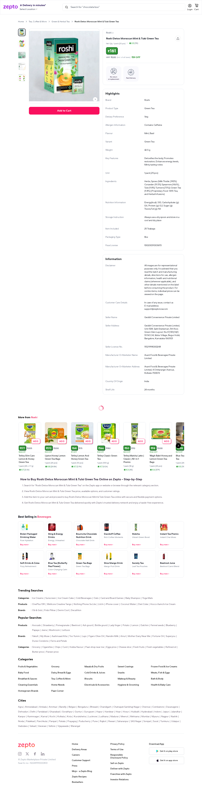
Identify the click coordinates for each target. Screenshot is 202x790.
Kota (69, 716)
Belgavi (72, 707)
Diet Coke (143, 604)
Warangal (75, 726)
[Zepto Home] (10, 7)
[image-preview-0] (22, 32)
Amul (123, 636)
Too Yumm (74, 636)
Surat (155, 721)
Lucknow (92, 716)
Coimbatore (158, 707)
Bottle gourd (101, 625)
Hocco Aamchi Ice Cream (162, 604)
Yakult (35, 636)
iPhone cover (112, 604)
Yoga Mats (147, 598)
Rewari (111, 721)
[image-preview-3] (22, 66)
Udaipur (175, 721)
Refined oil (170, 647)
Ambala (43, 707)
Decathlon (76, 610)
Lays (84, 636)
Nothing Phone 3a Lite (85, 604)
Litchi (100, 604)
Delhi (32, 711)
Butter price (38, 651)
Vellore (51, 726)
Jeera (44, 630)
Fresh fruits (138, 647)
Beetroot (76, 625)
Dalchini (145, 625)
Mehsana (134, 716)
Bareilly (62, 707)
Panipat (53, 721)
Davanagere (172, 707)
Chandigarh (105, 707)
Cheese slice (125, 647)
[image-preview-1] (22, 44)
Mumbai (145, 716)
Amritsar (53, 707)
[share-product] (178, 38)
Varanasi (42, 726)
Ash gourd (88, 625)
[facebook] (37, 754)
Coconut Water (128, 604)
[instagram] (22, 754)
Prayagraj (72, 721)
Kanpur (21, 716)
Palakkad (30, 721)
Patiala (62, 721)
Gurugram (89, 711)
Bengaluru (83, 707)
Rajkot (103, 721)
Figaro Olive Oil (96, 636)
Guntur (78, 711)
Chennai (146, 707)
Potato (126, 625)
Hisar (118, 711)
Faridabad (42, 711)
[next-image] (95, 99)
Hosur (126, 711)
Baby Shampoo (132, 598)
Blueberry (170, 625)
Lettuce (66, 630)
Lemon (134, 625)
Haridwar (109, 711)
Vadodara (22, 726)
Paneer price (52, 651)
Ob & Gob (37, 610)
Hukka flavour (76, 647)
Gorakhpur (67, 711)
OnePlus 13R (38, 604)
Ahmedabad (31, 707)
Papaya (35, 630)
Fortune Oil (158, 636)
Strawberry (48, 625)
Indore (157, 711)
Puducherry (84, 721)
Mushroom (54, 630)
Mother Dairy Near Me (139, 636)
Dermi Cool (63, 610)
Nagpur (165, 716)
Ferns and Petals (58, 641)
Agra (20, 707)
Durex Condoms (40, 641)
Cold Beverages (83, 598)
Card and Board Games (111, 598)
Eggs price (111, 647)
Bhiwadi (94, 707)
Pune (95, 721)
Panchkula (42, 721)
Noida (21, 721)
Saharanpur (123, 721)
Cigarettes (47, 647)
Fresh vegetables (154, 647)
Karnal (44, 716)
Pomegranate (62, 625)
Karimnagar (33, 716)
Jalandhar (176, 711)
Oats (96, 598)
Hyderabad (146, 711)
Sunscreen (50, 598)
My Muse (45, 636)
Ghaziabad (54, 711)
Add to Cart (64, 110)
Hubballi (135, 711)
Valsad (33, 726)
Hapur (99, 711)
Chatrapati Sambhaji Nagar (126, 707)
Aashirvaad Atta (59, 636)
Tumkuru (164, 721)
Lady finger (115, 625)
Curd (64, 647)
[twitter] (29, 754)
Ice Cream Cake (66, 598)
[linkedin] (45, 754)
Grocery (36, 647)
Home (21, 21)
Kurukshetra (80, 716)
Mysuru (155, 716)
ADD (35, 441)
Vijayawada (63, 726)
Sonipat (147, 721)
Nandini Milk (112, 636)
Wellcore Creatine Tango (59, 604)
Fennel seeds (157, 625)
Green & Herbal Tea (61, 21)
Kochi (52, 716)
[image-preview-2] (22, 55)
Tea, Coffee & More (38, 21)
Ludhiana (103, 716)
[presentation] (26, 21)
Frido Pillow (49, 610)
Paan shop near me (94, 647)
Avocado (36, 625)
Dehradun (23, 711)
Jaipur (166, 711)
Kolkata (61, 716)
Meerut (124, 716)
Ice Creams (37, 598)
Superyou (170, 636)
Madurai (114, 716)
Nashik (174, 716)
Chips (57, 647)
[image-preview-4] (22, 78)
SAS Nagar (136, 721)
